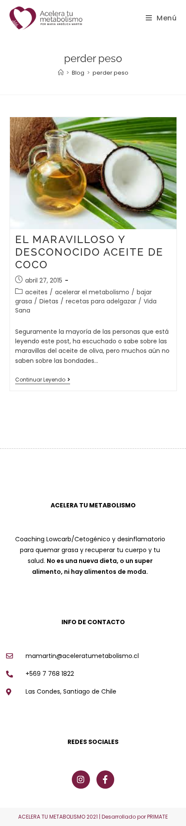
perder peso (110, 73)
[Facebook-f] (105, 779)
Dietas (48, 301)
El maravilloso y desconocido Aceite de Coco (89, 252)
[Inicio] (61, 73)
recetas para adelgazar (101, 301)
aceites (36, 292)
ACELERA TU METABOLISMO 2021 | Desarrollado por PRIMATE (93, 816)
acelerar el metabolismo (92, 292)
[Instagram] (81, 779)
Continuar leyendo (42, 380)
